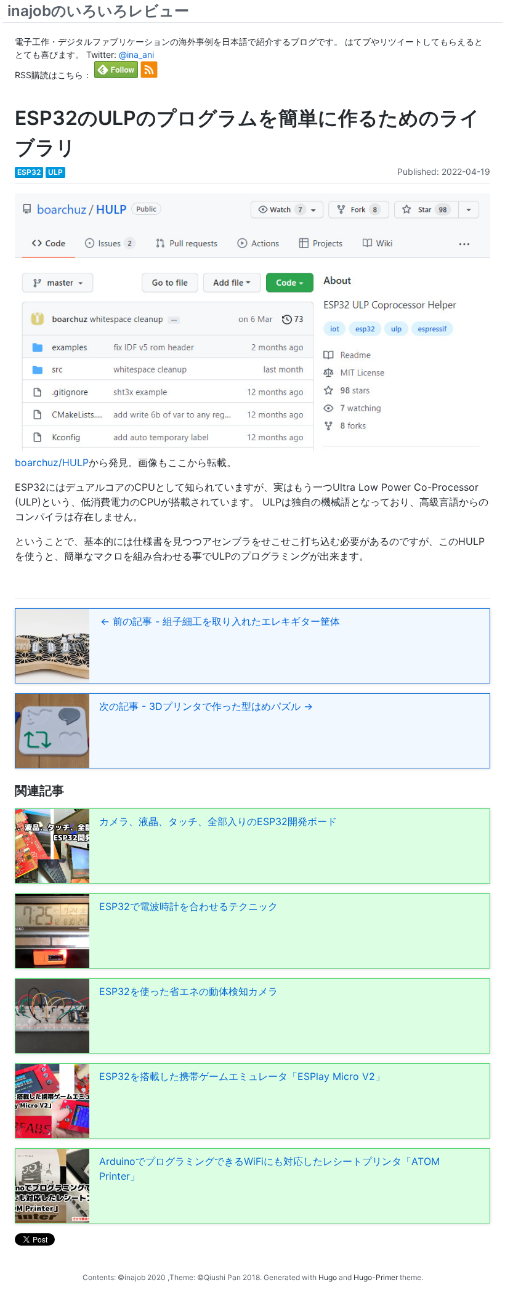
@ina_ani (136, 54)
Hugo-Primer (376, 1277)
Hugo (327, 1277)
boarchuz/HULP (52, 462)
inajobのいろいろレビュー (98, 11)
